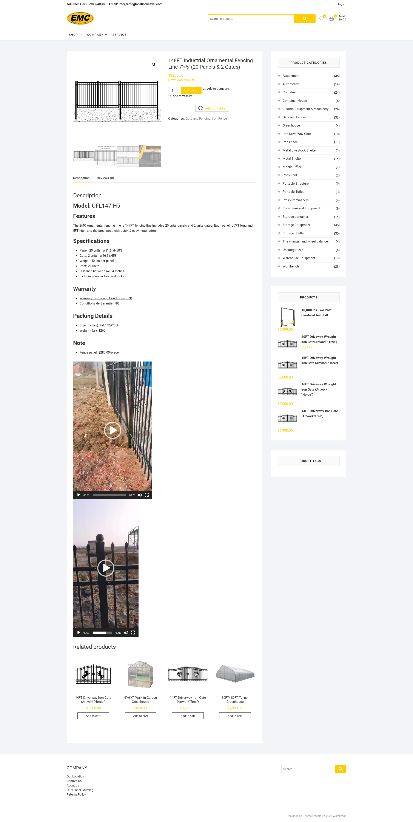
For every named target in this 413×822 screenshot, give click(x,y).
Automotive (291, 84)
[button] (154, 64)
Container (290, 92)
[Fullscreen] (147, 495)
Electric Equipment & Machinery (305, 109)
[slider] (109, 495)
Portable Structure (296, 183)
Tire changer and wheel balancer (306, 241)
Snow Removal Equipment (301, 208)
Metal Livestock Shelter (300, 150)
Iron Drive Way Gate (297, 134)
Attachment (291, 76)
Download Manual (181, 80)
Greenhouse (291, 125)
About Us (73, 785)
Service (119, 34)
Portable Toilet (293, 192)
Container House (295, 101)
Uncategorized (293, 250)
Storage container (295, 217)
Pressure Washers (296, 200)
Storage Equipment (296, 225)
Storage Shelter (294, 233)
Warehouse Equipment (299, 258)
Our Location (75, 776)
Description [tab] (81, 178)
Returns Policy (76, 794)
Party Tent (290, 175)
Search (305, 18)
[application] (112, 430)
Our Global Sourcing (80, 790)
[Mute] (140, 495)
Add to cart (191, 90)
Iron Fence (219, 119)
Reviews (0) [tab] (105, 178)
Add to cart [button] (93, 716)
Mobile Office (292, 167)
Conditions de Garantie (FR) (99, 303)
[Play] (79, 495)
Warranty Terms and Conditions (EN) (106, 298)
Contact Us (74, 781)
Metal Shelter (292, 159)
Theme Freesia (312, 815)
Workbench (291, 266)
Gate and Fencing (198, 119)
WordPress (339, 815)
